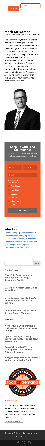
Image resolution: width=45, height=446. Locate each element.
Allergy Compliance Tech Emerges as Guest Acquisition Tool (22, 358)
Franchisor (15, 190)
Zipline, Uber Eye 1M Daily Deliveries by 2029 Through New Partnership (21, 339)
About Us (21, 436)
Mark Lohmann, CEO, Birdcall (18, 247)
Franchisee (15, 186)
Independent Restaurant (14, 195)
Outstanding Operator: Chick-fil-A (21, 232)
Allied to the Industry (14, 202)
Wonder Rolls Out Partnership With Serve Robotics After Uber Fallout (20, 328)
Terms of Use (30, 433)
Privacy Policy (12, 433)
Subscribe (13, 8)
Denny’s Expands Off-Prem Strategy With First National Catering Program (19, 349)
